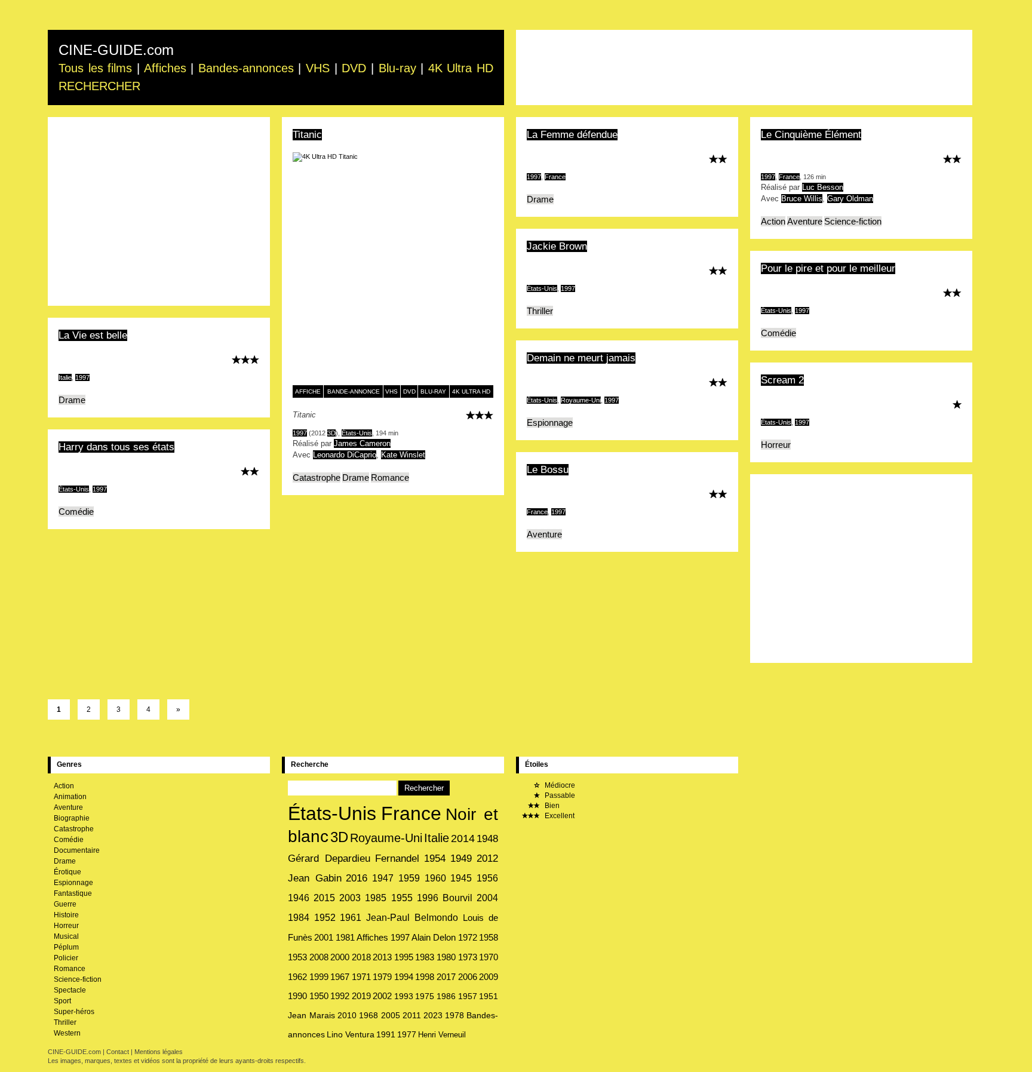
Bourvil (457, 898)
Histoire (66, 915)
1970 (488, 957)
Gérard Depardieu (329, 858)
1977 (406, 1034)
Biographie (72, 818)
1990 (297, 996)
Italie (65, 377)
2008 (318, 957)
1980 (446, 957)
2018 (361, 957)
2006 (467, 977)
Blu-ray (397, 68)
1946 (298, 898)
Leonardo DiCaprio (344, 454)
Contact (117, 1051)
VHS (318, 68)
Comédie (778, 333)
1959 (409, 878)
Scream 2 (782, 380)
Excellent (559, 816)
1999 (318, 977)
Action (773, 221)
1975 (424, 996)
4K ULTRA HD (471, 391)
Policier (66, 958)
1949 (461, 858)
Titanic (307, 134)
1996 (427, 898)
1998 (424, 977)
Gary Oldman (850, 198)
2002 (382, 996)
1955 (402, 898)
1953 (297, 957)
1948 (487, 838)
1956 (487, 878)
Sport (62, 1001)
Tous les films (95, 68)
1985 (375, 898)
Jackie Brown (557, 246)
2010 (347, 1015)
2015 (324, 898)
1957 (467, 996)
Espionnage (550, 422)
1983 (424, 957)
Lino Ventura (350, 1034)
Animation (70, 797)
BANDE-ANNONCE (353, 391)
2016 (356, 878)
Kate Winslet (403, 454)
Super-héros (74, 1012)
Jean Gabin (315, 878)
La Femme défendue (572, 134)
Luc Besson (822, 187)
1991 (385, 1034)
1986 (446, 996)
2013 (382, 957)
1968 (368, 1015)
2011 (412, 1015)
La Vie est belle (93, 335)
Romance (390, 477)
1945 (461, 878)
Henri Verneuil (442, 1034)
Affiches (165, 68)
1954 (435, 858)
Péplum (66, 947)
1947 (383, 878)
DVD (354, 68)
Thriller (540, 311)
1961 (350, 918)
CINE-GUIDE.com (116, 50)
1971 (361, 977)
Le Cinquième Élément (811, 134)
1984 (298, 918)
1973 (467, 957)
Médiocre (559, 785)
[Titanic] (393, 268)
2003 (350, 898)
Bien (551, 805)
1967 (339, 977)
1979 (382, 977)
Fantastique (73, 893)
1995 (403, 957)
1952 (325, 918)
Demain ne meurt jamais (581, 358)
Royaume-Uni (581, 400)
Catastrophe (316, 477)
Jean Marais (311, 1015)
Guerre (65, 904)
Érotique (67, 872)
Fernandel (397, 858)
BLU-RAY (433, 391)
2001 (323, 937)
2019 (361, 996)
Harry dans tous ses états (116, 447)
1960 (435, 878)
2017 (446, 977)
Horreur (776, 445)
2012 (487, 858)
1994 (403, 977)
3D (331, 433)
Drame (355, 477)
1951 (488, 996)
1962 (297, 977)
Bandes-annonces (246, 68)
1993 (403, 996)
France (555, 176)
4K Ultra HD (460, 68)
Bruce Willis (801, 198)
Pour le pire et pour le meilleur (828, 268)
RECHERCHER (99, 86)
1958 (488, 937)
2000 (339, 957)
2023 (433, 1015)
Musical (66, 936)
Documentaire (77, 850)
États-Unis (357, 433)
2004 (487, 898)
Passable (559, 795)
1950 (318, 996)
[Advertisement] (744, 67)
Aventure (804, 221)
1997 (300, 433)
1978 (454, 1015)
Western (67, 1033)
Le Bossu (548, 469)
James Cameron (362, 443)
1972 (467, 937)
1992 (339, 996)
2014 (463, 838)
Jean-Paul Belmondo (412, 918)
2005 (390, 1015)
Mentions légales (158, 1051)
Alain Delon (433, 937)
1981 (345, 937)
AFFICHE (307, 391)
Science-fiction (853, 221)
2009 (488, 977)
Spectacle (70, 990)
